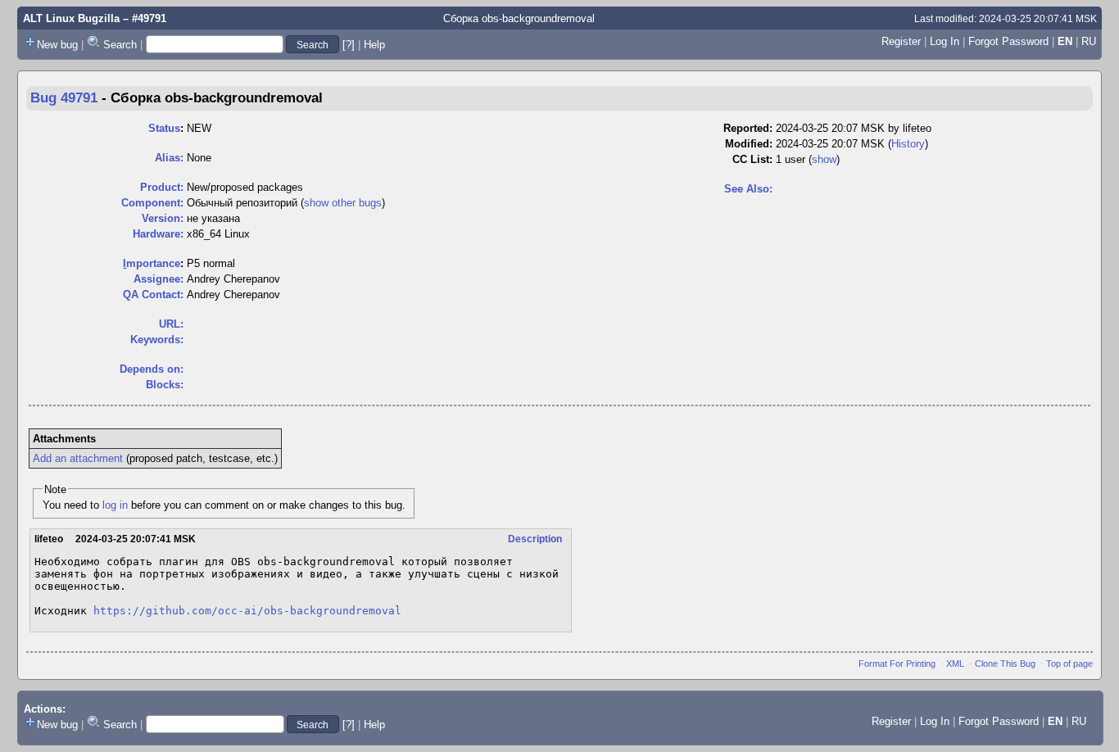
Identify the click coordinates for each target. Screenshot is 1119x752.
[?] (348, 45)
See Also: (748, 189)
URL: (171, 324)
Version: (162, 218)
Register (901, 41)
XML (955, 663)
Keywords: (156, 339)
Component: (152, 203)
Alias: (169, 158)
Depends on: (151, 369)
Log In (944, 41)
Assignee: (158, 279)
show (824, 159)
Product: (161, 187)
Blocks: (164, 384)
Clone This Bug (1005, 663)
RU (1088, 41)
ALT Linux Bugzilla (71, 18)
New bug (57, 45)
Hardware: (158, 234)
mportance (151, 263)
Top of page (1069, 663)
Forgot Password (1008, 41)
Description (535, 539)
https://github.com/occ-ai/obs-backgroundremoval (247, 611)
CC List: (752, 159)
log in (115, 505)
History (908, 144)
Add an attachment (78, 458)
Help (374, 45)
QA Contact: (153, 294)
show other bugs (343, 203)
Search (120, 45)
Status (164, 128)
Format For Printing (897, 663)
